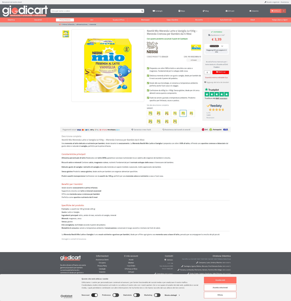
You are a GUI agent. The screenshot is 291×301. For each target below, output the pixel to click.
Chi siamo (102, 262)
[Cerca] (142, 11)
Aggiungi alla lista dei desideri (218, 82)
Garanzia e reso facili (142, 129)
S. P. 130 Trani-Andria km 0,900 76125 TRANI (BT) (166, 266)
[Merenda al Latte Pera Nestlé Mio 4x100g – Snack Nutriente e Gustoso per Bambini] (150, 113)
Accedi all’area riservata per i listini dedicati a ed (216, 64)
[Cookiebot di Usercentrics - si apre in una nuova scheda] (67, 296)
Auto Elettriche (226, 20)
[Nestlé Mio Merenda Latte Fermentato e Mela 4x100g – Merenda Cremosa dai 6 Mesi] (166, 113)
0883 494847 (169, 274)
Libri (91, 20)
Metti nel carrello (221, 72)
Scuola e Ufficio (118, 20)
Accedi (272, 2)
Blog (207, 11)
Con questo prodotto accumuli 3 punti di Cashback (167, 38)
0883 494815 (226, 266)
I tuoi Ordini (131, 265)
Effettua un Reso (131, 269)
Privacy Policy (102, 265)
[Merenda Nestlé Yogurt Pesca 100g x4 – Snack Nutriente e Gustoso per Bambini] (166, 121)
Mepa (182, 11)
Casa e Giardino (172, 20)
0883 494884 (226, 274)
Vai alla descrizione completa (158, 105)
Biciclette (199, 20)
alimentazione (81, 24)
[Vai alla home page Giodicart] (25, 11)
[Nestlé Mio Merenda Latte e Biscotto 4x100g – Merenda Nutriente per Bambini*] (191, 113)
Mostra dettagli (171, 295)
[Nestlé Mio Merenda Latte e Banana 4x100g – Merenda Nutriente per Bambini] (175, 113)
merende (92, 24)
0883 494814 (226, 263)
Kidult (253, 20)
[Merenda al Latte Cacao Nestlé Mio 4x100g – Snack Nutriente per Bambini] (150, 121)
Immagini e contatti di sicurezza (74, 239)
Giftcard (230, 11)
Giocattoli (38, 20)
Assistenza (285, 2)
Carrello (276, 11)
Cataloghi (158, 11)
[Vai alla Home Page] (60, 24)
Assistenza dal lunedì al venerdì (177, 129)
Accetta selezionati (220, 288)
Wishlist (131, 262)
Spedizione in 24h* (217, 35)
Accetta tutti (220, 280)
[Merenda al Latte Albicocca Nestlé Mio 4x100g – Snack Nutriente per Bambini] (175, 121)
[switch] (116, 295)
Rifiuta (220, 295)
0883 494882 (226, 270)
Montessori (145, 20)
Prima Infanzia (65, 20)
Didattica (11, 20)
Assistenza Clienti (102, 259)
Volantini (255, 11)
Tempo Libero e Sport (280, 20)
